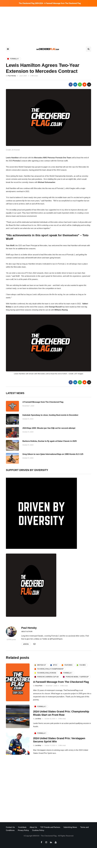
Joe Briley (38, 719)
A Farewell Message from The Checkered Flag (42, 402)
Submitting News (70, 827)
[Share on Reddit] (84, 85)
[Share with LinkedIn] (75, 85)
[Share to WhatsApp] (80, 85)
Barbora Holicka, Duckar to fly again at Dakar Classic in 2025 (49, 441)
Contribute (22, 827)
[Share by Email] (89, 85)
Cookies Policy (38, 830)
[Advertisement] (48, 24)
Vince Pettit (38, 686)
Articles (26, 644)
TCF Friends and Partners (50, 827)
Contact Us (10, 827)
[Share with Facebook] (71, 85)
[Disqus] (48, 789)
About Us (33, 827)
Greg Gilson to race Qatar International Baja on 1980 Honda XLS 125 (52, 454)
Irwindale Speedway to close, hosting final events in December (50, 415)
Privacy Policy (23, 830)
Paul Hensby (12, 76)
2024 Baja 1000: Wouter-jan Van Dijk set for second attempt (48, 428)
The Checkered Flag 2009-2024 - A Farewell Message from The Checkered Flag (50, 3)
